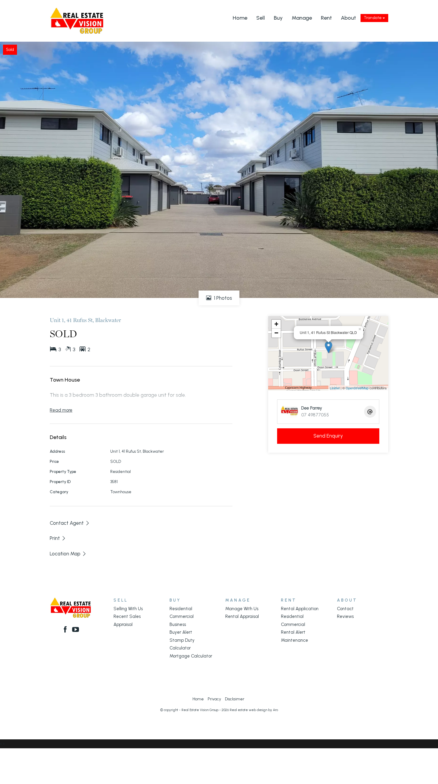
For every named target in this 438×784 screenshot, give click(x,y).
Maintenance (294, 640)
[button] (58, 538)
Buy (278, 18)
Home (240, 18)
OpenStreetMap (357, 387)
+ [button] (276, 324)
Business (178, 624)
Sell (260, 18)
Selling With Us (128, 608)
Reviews (345, 616)
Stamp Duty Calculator (182, 644)
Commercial (182, 616)
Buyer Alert (181, 632)
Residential (181, 608)
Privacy (214, 698)
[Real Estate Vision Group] (77, 20)
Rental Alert (293, 632)
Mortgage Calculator (191, 656)
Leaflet (335, 387)
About (348, 18)
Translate (373, 17)
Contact (345, 608)
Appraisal (123, 624)
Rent (326, 18)
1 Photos (222, 298)
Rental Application (300, 608)
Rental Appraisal (242, 616)
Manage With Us (241, 608)
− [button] (276, 333)
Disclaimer (234, 698)
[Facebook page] (66, 630)
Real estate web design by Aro (254, 710)
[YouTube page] (76, 630)
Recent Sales (127, 616)
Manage (302, 18)
